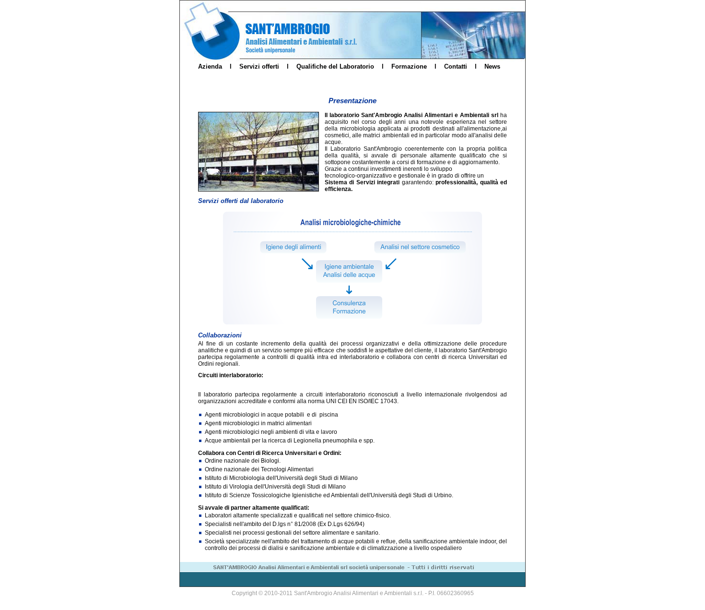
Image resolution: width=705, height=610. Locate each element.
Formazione (409, 66)
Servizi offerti (259, 66)
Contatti (455, 66)
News (492, 66)
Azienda (210, 66)
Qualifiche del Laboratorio (335, 66)
